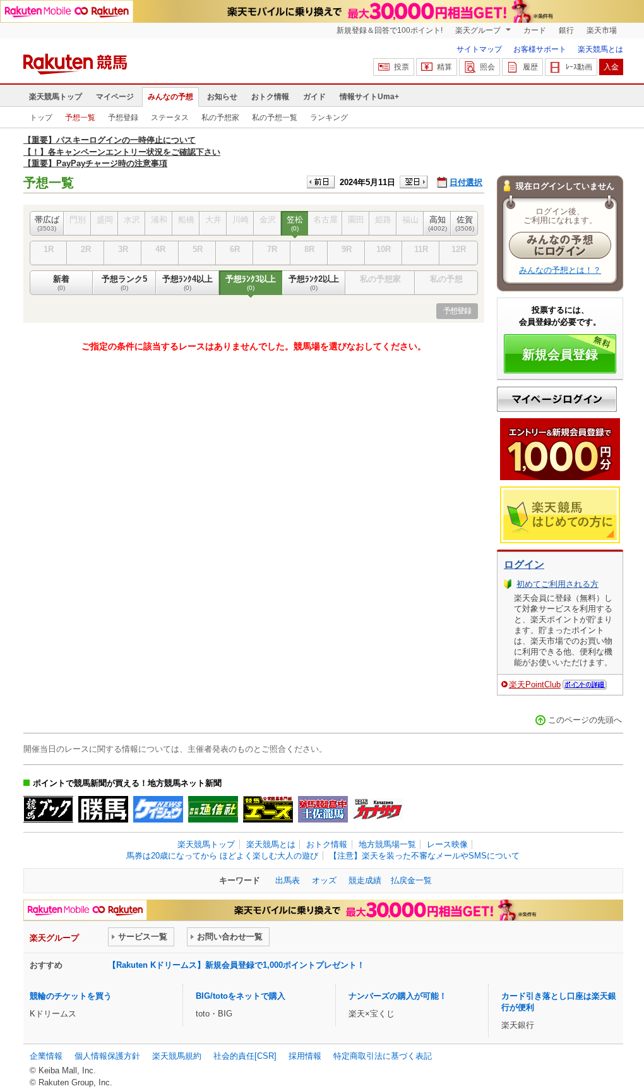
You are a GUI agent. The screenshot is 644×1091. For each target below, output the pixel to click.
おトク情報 (270, 96)
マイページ (115, 96)
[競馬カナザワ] (378, 809)
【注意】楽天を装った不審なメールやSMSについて (424, 855)
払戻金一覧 (411, 880)
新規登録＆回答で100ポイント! (390, 30)
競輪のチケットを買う (71, 996)
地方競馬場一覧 (387, 844)
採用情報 (305, 1056)
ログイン (524, 564)
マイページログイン (557, 399)
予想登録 (123, 117)
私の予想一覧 (274, 117)
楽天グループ (479, 30)
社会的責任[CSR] (245, 1056)
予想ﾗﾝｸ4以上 (187, 282)
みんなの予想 (170, 96)
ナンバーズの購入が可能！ (398, 996)
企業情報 (46, 1056)
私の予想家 (220, 117)
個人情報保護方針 (107, 1056)
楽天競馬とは (600, 49)
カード (534, 30)
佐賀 (464, 223)
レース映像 (447, 844)
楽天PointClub (535, 684)
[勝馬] (103, 809)
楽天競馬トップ (55, 96)
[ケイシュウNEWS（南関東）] (158, 809)
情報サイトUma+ (369, 96)
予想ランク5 (124, 282)
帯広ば (47, 223)
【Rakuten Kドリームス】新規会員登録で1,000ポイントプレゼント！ (236, 965)
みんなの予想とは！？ (560, 270)
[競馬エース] (268, 809)
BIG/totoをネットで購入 (240, 996)
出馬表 (287, 880)
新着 (61, 282)
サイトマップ (479, 49)
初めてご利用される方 (557, 584)
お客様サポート (539, 49)
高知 (437, 223)
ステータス (170, 117)
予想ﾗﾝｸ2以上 (314, 282)
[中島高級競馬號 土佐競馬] (323, 809)
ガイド (314, 96)
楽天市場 (602, 30)
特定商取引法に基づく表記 (382, 1056)
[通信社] (213, 809)
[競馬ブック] (48, 809)
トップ (41, 117)
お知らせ (222, 96)
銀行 (566, 30)
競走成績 (365, 880)
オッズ (324, 880)
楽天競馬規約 (176, 1056)
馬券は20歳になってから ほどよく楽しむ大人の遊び (222, 855)
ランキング (329, 117)
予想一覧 (80, 117)
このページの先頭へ (585, 720)
